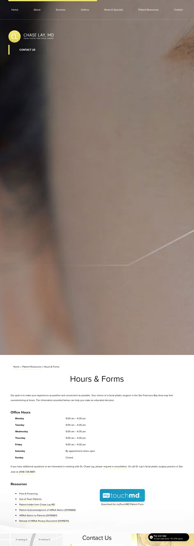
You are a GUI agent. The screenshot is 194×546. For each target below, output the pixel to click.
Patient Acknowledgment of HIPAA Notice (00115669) (47, 510)
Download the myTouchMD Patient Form (122, 504)
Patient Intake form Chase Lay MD (37, 504)
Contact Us (27, 50)
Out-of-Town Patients (30, 499)
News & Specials (113, 10)
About (37, 10)
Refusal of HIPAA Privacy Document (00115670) (44, 520)
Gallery (85, 10)
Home (14, 10)
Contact (178, 10)
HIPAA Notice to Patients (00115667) (38, 515)
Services (60, 10)
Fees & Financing (28, 493)
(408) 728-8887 (27, 472)
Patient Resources (148, 10)
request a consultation (115, 466)
